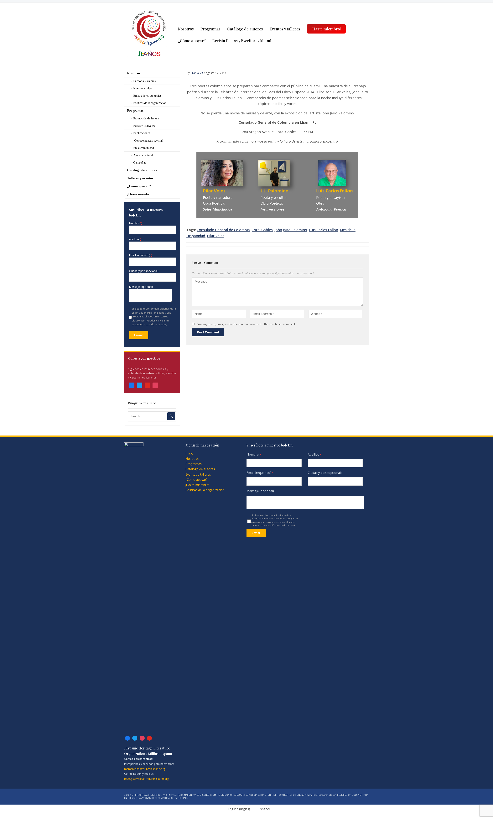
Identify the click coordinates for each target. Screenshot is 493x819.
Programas (210, 28)
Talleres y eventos (140, 178)
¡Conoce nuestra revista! (148, 140)
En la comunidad (143, 147)
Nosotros (186, 28)
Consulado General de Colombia (223, 229)
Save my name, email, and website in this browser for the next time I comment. (246, 324)
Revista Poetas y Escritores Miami (241, 40)
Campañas (139, 162)
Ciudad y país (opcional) (143, 271)
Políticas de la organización (149, 103)
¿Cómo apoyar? (192, 40)
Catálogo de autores (245, 28)
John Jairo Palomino (291, 229)
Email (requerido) (141, 255)
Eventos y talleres (285, 28)
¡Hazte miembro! (326, 28)
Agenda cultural (143, 155)
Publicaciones (141, 133)
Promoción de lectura (146, 118)
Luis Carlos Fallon (323, 229)
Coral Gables (262, 229)
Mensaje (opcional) (141, 287)
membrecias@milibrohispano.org (144, 769)
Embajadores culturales (147, 95)
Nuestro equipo (142, 88)
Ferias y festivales (144, 125)
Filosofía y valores (144, 81)
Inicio (189, 453)
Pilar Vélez (196, 73)
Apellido (135, 239)
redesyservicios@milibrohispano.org (146, 778)
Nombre (135, 223)
